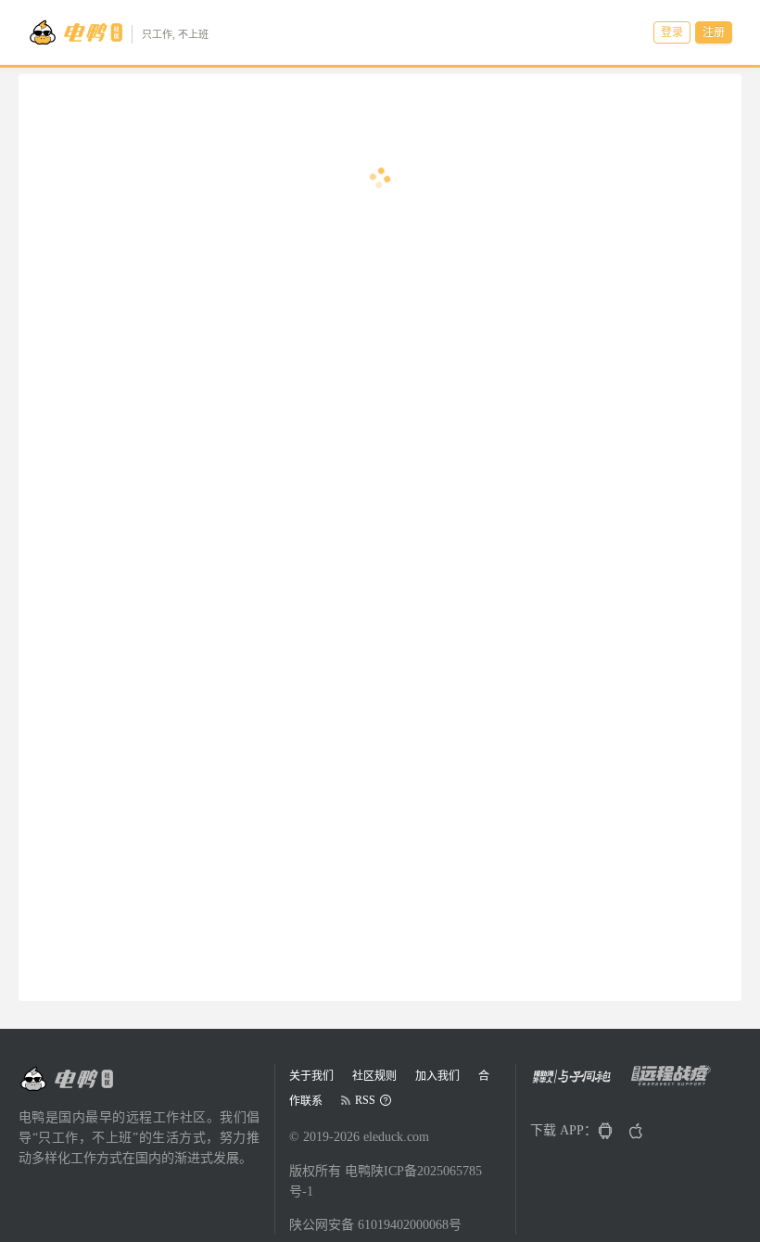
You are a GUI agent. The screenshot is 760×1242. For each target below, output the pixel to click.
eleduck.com (396, 1137)
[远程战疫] (676, 1082)
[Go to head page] (66, 1079)
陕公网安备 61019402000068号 (375, 1225)
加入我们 (437, 1076)
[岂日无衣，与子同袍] (578, 1082)
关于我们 (311, 1076)
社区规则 (374, 1076)
